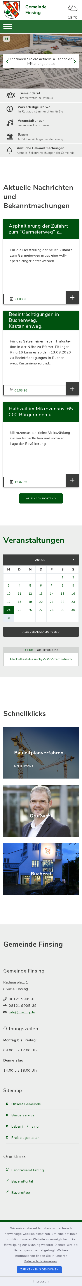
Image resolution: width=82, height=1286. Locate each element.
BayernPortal (22, 1181)
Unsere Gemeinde (26, 1104)
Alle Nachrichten (39, 498)
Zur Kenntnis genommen (39, 1269)
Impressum (41, 1281)
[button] (6, 61)
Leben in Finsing (24, 1126)
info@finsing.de (22, 1012)
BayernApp (20, 1192)
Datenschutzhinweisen (40, 1261)
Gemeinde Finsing (36, 10)
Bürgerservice (23, 1115)
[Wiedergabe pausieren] (6, 39)
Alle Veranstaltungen (40, 632)
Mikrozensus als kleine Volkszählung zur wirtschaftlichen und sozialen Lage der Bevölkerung (40, 438)
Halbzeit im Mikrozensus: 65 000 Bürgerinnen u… (41, 412)
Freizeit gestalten (25, 1137)
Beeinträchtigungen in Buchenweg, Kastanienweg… (34, 320)
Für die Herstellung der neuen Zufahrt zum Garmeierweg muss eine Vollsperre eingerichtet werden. (41, 255)
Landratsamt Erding (27, 1170)
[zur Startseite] (11, 10)
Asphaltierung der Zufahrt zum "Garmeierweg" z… (38, 229)
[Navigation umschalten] (7, 27)
